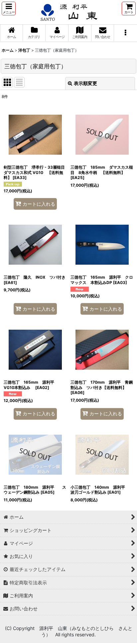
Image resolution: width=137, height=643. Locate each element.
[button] (9, 8)
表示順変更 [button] (85, 83)
